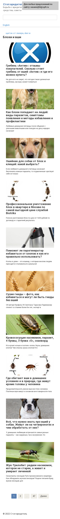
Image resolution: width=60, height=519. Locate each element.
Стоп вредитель (13, 4)
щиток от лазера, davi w (18, 33)
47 (34, 496)
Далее (43, 496)
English (6, 25)
